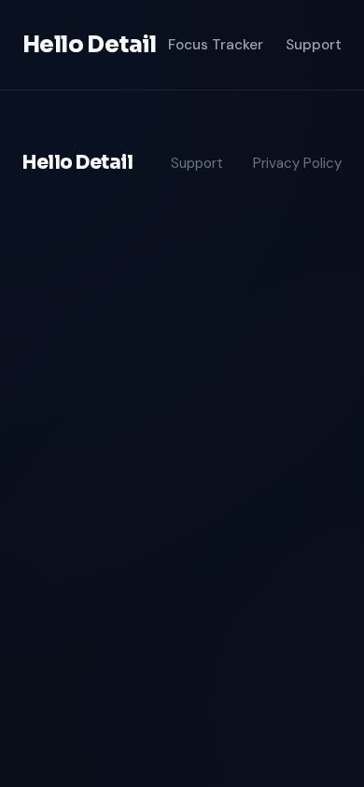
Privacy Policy (297, 163)
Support (314, 44)
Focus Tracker (215, 44)
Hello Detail (89, 45)
